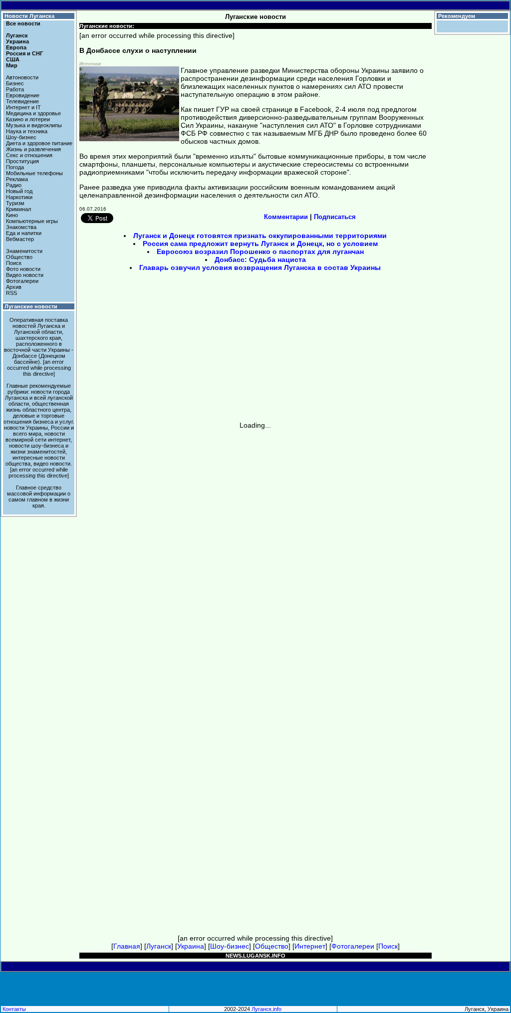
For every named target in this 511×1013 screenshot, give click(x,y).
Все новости (23, 23)
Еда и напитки (23, 233)
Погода (15, 167)
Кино (12, 215)
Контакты (14, 1009)
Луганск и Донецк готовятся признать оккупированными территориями (260, 236)
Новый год (19, 191)
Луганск (17, 35)
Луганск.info (266, 1009)
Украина (17, 41)
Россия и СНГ (24, 53)
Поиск (13, 263)
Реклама (17, 179)
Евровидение (22, 95)
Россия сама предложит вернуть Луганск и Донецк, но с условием (260, 244)
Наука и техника (26, 131)
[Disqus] (255, 554)
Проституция (22, 161)
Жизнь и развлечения (33, 149)
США (12, 59)
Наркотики (19, 197)
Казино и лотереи (28, 119)
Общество (19, 257)
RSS (11, 293)
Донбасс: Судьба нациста (260, 259)
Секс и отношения (29, 155)
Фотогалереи (22, 281)
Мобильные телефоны (34, 173)
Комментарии (286, 217)
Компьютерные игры (32, 221)
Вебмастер (20, 239)
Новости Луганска (29, 16)
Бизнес (15, 83)
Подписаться (335, 217)
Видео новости (24, 275)
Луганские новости (30, 306)
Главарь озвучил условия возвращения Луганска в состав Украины (260, 267)
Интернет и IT (23, 107)
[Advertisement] (171, 350)
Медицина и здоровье (33, 113)
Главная (126, 946)
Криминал (18, 209)
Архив (13, 287)
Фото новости (23, 269)
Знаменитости (24, 251)
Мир (11, 65)
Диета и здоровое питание (39, 143)
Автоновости (22, 77)
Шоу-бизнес (21, 137)
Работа (15, 89)
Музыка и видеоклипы (34, 125)
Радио (13, 185)
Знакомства (21, 227)
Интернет (309, 946)
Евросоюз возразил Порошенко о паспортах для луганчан (260, 251)
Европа (16, 47)
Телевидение (22, 101)
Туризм (15, 203)
